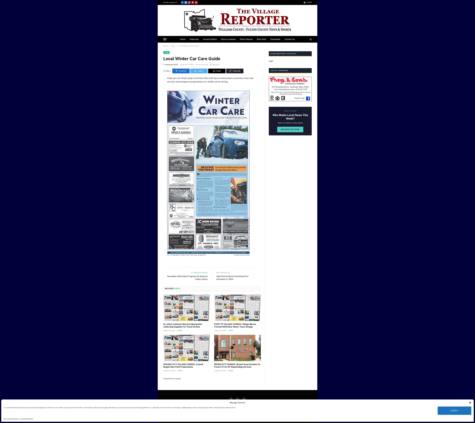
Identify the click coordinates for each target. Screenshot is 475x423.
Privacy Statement (26, 419)
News (166, 52)
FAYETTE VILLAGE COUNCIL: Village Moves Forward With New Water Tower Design (235, 325)
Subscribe (194, 39)
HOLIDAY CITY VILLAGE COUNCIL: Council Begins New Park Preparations (183, 365)
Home (183, 39)
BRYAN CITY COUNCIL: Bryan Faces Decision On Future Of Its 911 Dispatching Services (237, 365)
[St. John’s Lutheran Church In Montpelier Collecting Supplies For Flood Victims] (186, 308)
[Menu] (164, 39)
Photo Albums (246, 39)
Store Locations (228, 39)
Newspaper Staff (171, 65)
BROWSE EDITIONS (290, 129)
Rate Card (261, 39)
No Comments (203, 65)
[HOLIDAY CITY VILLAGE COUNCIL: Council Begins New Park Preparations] (186, 348)
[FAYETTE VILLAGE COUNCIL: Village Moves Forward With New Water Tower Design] (237, 308)
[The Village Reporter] (237, 20)
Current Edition (210, 39)
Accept (454, 411)
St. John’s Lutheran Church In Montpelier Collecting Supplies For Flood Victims (182, 325)
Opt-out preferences (11, 419)
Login (271, 61)
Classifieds (275, 39)
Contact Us (290, 39)
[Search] (310, 39)
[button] (470, 402)
